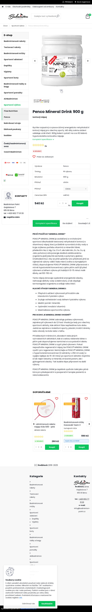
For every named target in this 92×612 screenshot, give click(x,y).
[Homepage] (2, 6)
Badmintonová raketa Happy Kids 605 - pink (44, 425)
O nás (8, 6)
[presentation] (35, 60)
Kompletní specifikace (46, 223)
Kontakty (60, 6)
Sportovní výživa (18, 26)
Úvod (5, 26)
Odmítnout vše (28, 604)
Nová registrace (83, 2)
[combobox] (75, 188)
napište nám (13, 217)
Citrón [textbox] (68, 189)
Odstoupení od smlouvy (43, 6)
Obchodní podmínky (21, 6)
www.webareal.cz (28, 608)
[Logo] (18, 16)
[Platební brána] (15, 163)
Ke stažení (67, 223)
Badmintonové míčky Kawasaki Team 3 (74, 423)
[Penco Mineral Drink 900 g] (61, 61)
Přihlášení (69, 2)
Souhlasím (46, 603)
